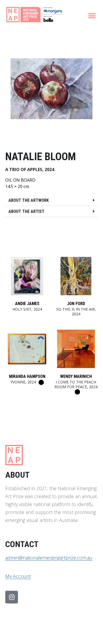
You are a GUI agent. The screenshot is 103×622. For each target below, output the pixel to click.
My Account (18, 576)
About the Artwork (28, 200)
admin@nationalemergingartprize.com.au (48, 557)
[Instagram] (11, 597)
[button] (92, 16)
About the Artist (26, 211)
